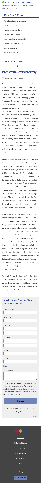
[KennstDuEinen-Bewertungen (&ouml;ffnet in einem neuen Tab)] (20, 431)
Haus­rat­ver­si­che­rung (11, 57)
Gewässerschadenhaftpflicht (14, 43)
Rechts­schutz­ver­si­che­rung (13, 30)
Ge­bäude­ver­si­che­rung (12, 34)
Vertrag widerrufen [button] (20, 477)
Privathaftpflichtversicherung (15, 21)
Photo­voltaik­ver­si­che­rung (13, 61)
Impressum (20, 438)
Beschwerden (20, 458)
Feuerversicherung (11, 52)
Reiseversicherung (11, 66)
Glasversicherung (10, 48)
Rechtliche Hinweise (20, 443)
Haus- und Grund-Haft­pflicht (15, 39)
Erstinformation (20, 453)
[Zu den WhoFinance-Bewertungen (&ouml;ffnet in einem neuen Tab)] (16, 431)
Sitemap (20, 472)
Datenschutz (20, 448)
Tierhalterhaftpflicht (11, 25)
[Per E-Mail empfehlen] (24, 431)
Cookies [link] (20, 464)
